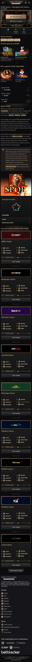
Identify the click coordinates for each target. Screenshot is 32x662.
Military (10, 40)
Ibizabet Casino (7, 431)
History (3, 40)
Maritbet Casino (7, 317)
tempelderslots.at (12, 657)
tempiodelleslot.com (20, 658)
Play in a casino (17, 136)
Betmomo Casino (8, 279)
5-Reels (17, 40)
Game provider (5, 87)
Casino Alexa (6, 545)
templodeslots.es (9, 658)
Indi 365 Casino (7, 355)
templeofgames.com (23, 657)
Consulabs (4, 111)
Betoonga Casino (8, 393)
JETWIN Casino (7, 469)
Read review (24, 32)
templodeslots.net (16, 660)
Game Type (4, 99)
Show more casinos (16, 570)
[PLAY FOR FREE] (7, 51)
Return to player (5, 93)
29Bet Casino (6, 241)
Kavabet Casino (7, 507)
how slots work (11, 166)
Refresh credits (16, 32)
